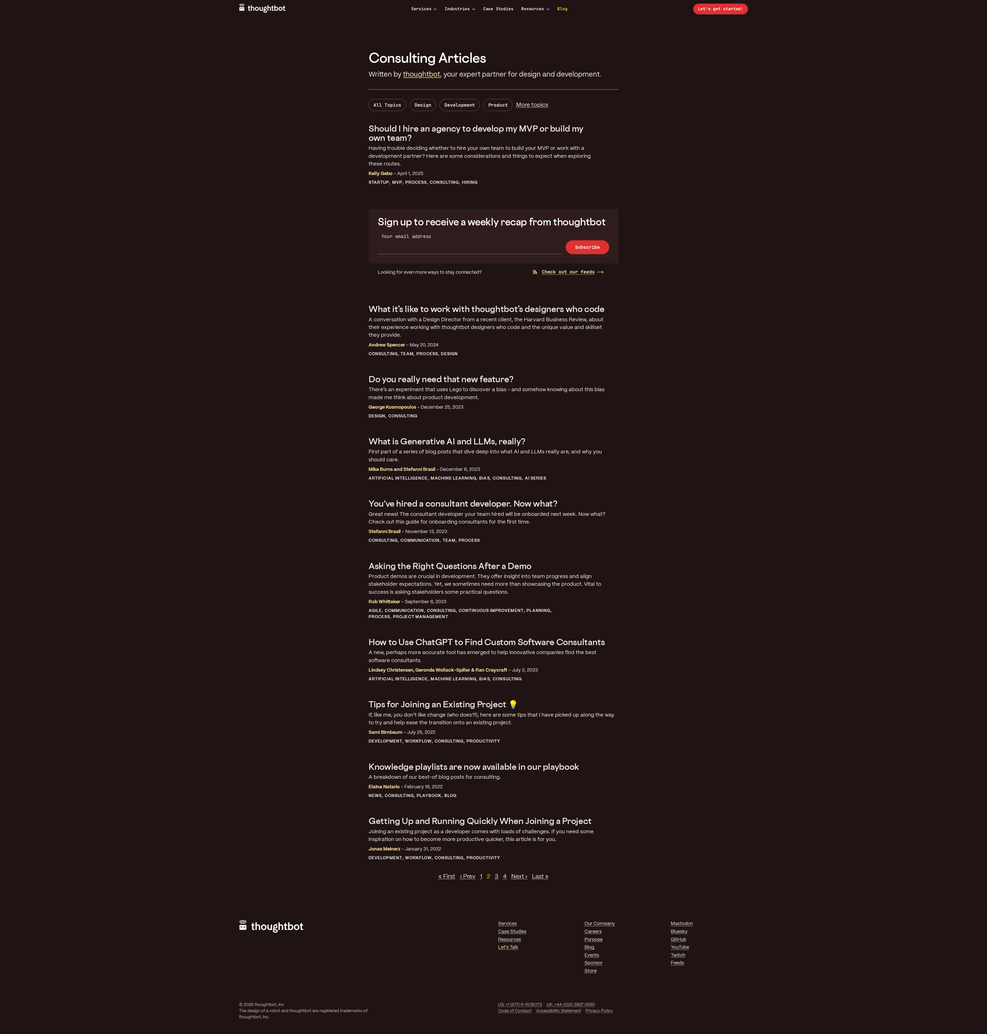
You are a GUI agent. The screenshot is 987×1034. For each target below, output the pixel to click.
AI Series (535, 478)
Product (498, 105)
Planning (538, 611)
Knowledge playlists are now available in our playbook (474, 766)
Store (590, 971)
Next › (519, 877)
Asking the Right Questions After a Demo (450, 566)
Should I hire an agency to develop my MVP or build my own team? (476, 133)
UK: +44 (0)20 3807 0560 (571, 1005)
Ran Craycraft (491, 670)
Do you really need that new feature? (441, 379)
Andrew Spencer (387, 345)
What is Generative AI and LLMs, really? (447, 441)
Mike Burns (381, 470)
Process (416, 183)
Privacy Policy (599, 1011)
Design (423, 105)
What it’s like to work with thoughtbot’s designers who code (487, 309)
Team (406, 354)
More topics (532, 105)
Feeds (677, 963)
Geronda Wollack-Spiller (442, 670)
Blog (562, 9)
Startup (379, 183)
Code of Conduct (515, 1011)
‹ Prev (468, 877)
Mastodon (682, 924)
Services (421, 9)
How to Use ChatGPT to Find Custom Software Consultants (487, 642)
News (375, 796)
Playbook (429, 796)
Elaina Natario (384, 787)
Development (459, 105)
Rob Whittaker (384, 602)
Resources (532, 9)
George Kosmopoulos (392, 407)
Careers (593, 932)
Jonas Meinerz (384, 849)
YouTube (680, 947)
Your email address (406, 236)
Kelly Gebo (380, 174)
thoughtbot (421, 74)
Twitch (678, 955)
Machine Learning (453, 478)
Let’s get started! (720, 9)
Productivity (483, 741)
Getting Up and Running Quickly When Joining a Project (480, 821)
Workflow (418, 741)
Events (591, 955)
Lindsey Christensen (391, 670)
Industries (457, 9)
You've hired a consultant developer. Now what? (463, 503)
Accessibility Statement (558, 1011)
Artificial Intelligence (398, 478)
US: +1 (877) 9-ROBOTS (520, 1005)
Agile (375, 611)
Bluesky (679, 932)
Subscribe (587, 247)
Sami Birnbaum (386, 732)
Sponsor (593, 963)
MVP (397, 183)
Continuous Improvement (491, 611)
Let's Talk (508, 947)
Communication (420, 541)
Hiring (470, 183)
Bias (484, 478)
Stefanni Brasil (419, 470)
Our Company (599, 924)
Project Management (420, 617)
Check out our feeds (568, 272)
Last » (540, 877)
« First (446, 877)
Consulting (444, 183)
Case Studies (498, 9)
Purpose (593, 940)
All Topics (387, 105)
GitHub (678, 940)
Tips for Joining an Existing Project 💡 (443, 704)
